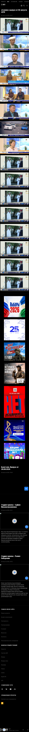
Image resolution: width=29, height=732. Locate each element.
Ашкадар (3, 665)
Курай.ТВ (3, 676)
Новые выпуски (5, 613)
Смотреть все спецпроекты (8, 699)
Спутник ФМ (14, 1)
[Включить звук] (26, 489)
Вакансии (3, 633)
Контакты (3, 636)
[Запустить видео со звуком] (14, 521)
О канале (3, 629)
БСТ (8, 1)
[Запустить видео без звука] (26, 526)
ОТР (2, 680)
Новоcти (3, 1)
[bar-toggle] (27, 5)
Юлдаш (21, 1)
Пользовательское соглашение (9, 640)
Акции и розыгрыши (6, 617)
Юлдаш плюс (4, 661)
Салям (2, 672)
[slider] (9, 169)
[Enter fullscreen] (27, 729)
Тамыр (3, 668)
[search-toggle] (23, 5)
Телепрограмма (5, 625)
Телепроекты (4, 621)
